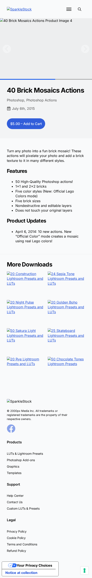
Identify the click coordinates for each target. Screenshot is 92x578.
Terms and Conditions (22, 544)
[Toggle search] (79, 9)
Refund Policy (16, 550)
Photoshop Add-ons (21, 460)
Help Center (15, 495)
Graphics (13, 466)
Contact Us (14, 502)
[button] (7, 49)
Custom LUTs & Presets (23, 508)
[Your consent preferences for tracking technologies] (84, 570)
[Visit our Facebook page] (11, 428)
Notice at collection (21, 572)
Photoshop (15, 100)
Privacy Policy (17, 531)
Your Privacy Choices (34, 565)
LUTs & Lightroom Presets (25, 453)
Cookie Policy (16, 538)
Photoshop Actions (41, 100)
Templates (14, 473)
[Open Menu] (69, 9)
